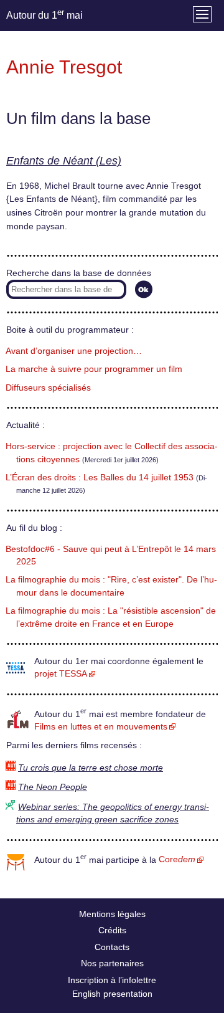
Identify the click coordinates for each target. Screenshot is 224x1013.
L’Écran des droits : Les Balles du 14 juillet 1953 (100, 477)
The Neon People (52, 787)
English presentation (112, 994)
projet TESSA (60, 673)
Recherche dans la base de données (78, 273)
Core (177, 859)
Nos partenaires (112, 963)
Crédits (112, 930)
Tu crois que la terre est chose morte (90, 768)
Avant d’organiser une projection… (74, 351)
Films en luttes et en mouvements (100, 726)
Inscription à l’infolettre (112, 980)
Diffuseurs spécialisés (48, 387)
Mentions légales (112, 914)
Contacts (112, 947)
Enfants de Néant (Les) (63, 161)
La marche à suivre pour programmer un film (94, 369)
